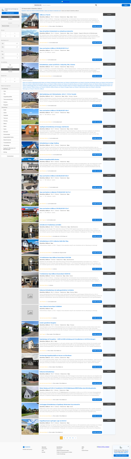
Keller (4, 110)
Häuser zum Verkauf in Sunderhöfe (65, 84)
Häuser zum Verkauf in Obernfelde (93, 87)
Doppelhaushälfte (7, 96)
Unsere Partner (85, 450)
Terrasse (5, 118)
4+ (14, 36)
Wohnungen (10, 67)
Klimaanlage (6, 145)
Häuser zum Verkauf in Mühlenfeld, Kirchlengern (33, 84)
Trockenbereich (7, 142)
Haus (4, 91)
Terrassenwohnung (7, 99)
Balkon (5, 123)
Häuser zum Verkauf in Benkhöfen (81, 84)
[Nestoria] (65, 1)
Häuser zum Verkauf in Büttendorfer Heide (50, 82)
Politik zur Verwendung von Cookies (64, 452)
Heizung (5, 121)
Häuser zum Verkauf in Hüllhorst (51, 84)
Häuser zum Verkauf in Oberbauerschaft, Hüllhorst (79, 85)
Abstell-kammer (7, 140)
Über (43, 450)
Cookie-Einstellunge (61, 454)
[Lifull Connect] (103, 450)
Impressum (59, 448)
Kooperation (44, 448)
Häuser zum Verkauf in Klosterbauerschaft (32, 82)
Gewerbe (10, 71)
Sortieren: (10, 23)
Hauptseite (24, 10)
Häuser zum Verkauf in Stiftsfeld (67, 82)
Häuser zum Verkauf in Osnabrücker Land (53, 10)
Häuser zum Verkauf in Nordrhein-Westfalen (35, 10)
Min (3, 43)
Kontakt (43, 452)
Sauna (4, 129)
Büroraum (5, 131)
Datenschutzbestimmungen (63, 450)
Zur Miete (10, 19)
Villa (4, 94)
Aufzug (5, 152)
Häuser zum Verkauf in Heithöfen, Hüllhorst (45, 87)
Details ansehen (97, 26)
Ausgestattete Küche (8, 137)
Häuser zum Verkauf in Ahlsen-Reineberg (98, 84)
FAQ (83, 448)
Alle (10, 64)
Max (3, 47)
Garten (5, 112)
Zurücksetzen (10, 156)
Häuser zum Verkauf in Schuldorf (60, 85)
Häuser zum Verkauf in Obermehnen (77, 87)
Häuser (10, 69)
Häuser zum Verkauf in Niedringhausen (98, 85)
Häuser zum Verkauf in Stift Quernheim (104, 82)
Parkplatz (5, 115)
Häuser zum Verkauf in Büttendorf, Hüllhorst (43, 85)
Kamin (4, 126)
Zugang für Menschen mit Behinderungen (9, 148)
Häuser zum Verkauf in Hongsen (62, 87)
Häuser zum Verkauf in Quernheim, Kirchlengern (85, 82)
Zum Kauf (10, 16)
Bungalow (5, 105)
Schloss (5, 102)
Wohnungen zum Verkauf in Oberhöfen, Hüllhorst (33, 88)
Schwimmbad (6, 134)
